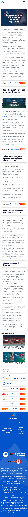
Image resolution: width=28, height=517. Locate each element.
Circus (18, 286)
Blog (7, 426)
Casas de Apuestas (7, 430)
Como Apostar (7, 428)
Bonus (8, 384)
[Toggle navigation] (23, 2)
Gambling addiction (21, 436)
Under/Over (5, 329)
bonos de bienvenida (19, 70)
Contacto (7, 432)
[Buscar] (20, 1)
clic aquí (18, 177)
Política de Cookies (21, 425)
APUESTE (23, 83)
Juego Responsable (21, 422)
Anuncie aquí (7, 434)
